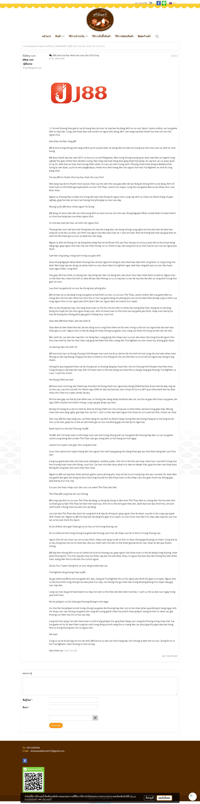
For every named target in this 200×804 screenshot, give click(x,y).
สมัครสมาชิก (41, 3)
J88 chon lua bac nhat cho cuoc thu (87, 46)
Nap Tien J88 (70, 650)
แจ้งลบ (174, 55)
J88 (50, 128)
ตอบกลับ (57, 725)
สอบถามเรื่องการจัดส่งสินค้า (53, 46)
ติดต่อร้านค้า (144, 36)
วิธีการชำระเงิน (77, 36)
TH (174, 3)
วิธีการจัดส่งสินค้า (124, 36)
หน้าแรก (46, 36)
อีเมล (26, 707)
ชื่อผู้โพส (28, 699)
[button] (157, 36)
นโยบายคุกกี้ (47, 799)
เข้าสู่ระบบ (28, 3)
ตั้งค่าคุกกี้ (149, 798)
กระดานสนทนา (30, 46)
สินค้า (58, 36)
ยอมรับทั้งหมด (164, 798)
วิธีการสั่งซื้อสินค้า (101, 36)
